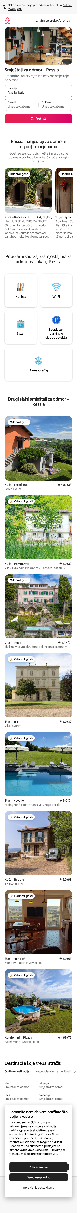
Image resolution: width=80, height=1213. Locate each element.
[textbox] (21, 106)
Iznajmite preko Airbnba (52, 20)
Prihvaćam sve (38, 1167)
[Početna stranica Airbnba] (7, 20)
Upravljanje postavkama (38, 1187)
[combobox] (38, 93)
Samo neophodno (38, 1177)
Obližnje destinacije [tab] (17, 1071)
